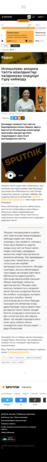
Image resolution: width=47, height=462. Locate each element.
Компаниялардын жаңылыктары (13, 420)
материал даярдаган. (18, 352)
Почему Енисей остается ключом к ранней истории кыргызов (17, 37)
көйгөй (21, 362)
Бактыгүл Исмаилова (34, 358)
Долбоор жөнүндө (8, 414)
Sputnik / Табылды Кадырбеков (13, 114)
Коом (11, 358)
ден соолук (6, 362)
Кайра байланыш (7, 432)
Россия (34, 394)
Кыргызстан (20, 358)
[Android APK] (8, 439)
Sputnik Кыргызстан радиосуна (20, 198)
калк (14, 362)
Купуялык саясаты (8, 424)
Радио (4, 358)
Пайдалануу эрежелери (26, 414)
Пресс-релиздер (20, 417)
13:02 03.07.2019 (7, 84)
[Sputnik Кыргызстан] (7, 18)
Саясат (17, 394)
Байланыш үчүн (7, 417)
